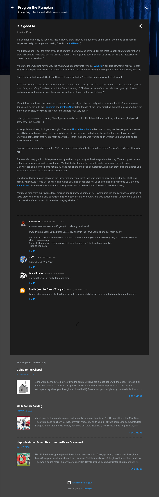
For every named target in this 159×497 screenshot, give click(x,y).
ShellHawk (73, 43)
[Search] (147, 8)
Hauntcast (50, 107)
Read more (135, 396)
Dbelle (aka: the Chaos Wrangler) (47, 289)
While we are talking (29, 406)
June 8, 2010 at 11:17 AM (53, 222)
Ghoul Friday (36, 273)
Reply (32, 251)
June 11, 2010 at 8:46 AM (77, 289)
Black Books (23, 185)
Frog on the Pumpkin (35, 7)
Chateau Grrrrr (67, 107)
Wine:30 (98, 65)
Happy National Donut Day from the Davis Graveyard (50, 442)
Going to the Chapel (29, 369)
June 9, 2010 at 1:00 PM (54, 273)
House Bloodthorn (81, 129)
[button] (140, 26)
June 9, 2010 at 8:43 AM (45, 257)
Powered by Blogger (81, 482)
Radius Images (86, 489)
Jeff (31, 257)
